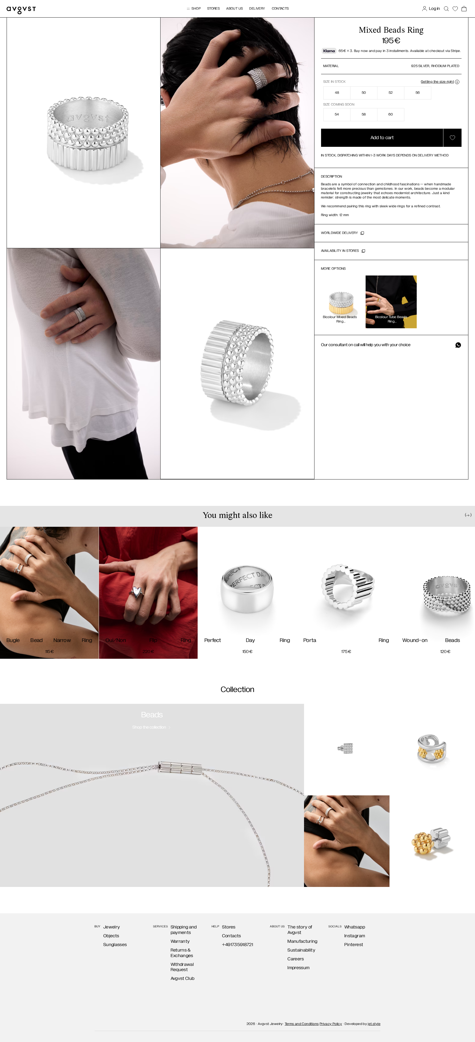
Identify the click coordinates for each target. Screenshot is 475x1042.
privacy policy (255, 549)
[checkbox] (187, 548)
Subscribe (237, 567)
